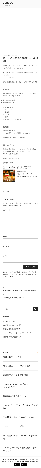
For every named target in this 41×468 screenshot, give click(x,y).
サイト (5, 256)
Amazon (19, 176)
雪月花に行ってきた (9, 321)
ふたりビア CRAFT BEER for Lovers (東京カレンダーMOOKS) (27, 167)
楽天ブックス (30, 176)
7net (36, 176)
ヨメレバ (24, 171)
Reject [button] (24, 465)
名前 (5, 236)
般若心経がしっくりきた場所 (12, 325)
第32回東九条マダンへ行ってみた (19, 417)
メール (6, 246)
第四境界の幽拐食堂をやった (12, 337)
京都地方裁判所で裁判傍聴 (11, 329)
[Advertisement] (20, 29)
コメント (6, 210)
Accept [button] (17, 465)
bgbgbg (8, 3)
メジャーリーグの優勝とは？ (17, 426)
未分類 (7, 191)
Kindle (24, 176)
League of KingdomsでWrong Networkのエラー (18, 333)
